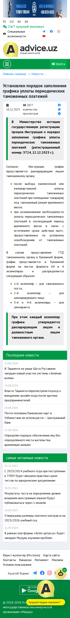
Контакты (9, 560)
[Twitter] (59, 109)
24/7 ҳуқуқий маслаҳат (11, 26)
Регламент (42, 560)
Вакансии (25, 560)
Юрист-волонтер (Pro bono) (21, 555)
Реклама (57, 560)
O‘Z (12, 21)
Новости (37, 74)
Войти (60, 64)
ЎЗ (4, 21)
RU (19, 21)
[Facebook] (59, 105)
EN (26, 21)
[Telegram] (59, 113)
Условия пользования (17, 564)
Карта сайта (51, 555)
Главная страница (14, 74)
